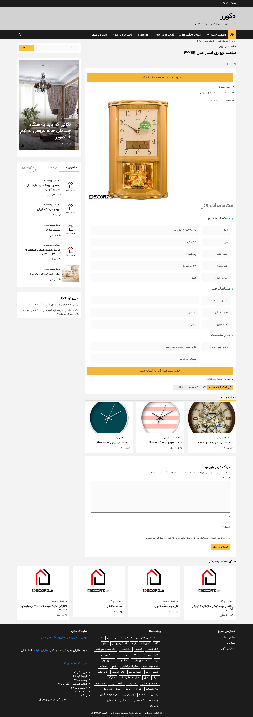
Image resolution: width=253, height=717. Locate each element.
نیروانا (138, 689)
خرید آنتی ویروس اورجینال (52, 700)
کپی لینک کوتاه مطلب (220, 387)
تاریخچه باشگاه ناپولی (48, 209)
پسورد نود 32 (80, 680)
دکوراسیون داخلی (150, 655)
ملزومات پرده (116, 683)
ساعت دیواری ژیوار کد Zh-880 (165, 443)
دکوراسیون (126, 649)
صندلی (103, 666)
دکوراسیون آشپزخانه (105, 649)
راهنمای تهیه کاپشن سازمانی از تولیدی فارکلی (43, 187)
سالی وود (122, 661)
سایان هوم (107, 661)
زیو (156, 661)
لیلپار (155, 678)
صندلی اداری (152, 672)
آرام (156, 643)
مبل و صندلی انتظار (129, 678)
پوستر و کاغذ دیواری (111, 689)
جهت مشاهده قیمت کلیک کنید (160, 77)
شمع (114, 666)
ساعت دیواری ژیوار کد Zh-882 (113, 443)
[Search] (20, 34)
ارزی (110, 713)
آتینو (100, 638)
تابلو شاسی (152, 649)
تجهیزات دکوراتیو (123, 35)
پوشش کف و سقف (148, 695)
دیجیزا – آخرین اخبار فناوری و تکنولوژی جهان (64, 637)
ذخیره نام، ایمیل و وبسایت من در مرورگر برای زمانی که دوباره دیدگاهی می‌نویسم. (186, 538)
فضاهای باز (143, 35)
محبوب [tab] (50, 167)
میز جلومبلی (152, 689)
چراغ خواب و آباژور (109, 695)
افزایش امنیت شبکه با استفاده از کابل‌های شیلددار (42, 252)
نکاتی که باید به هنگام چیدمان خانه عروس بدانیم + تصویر (45, 131)
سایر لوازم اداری (150, 666)
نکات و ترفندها (99, 35)
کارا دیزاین (139, 700)
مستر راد (132, 683)
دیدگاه (226, 477)
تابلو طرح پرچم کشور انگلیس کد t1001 (53, 305)
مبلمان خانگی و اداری (190, 35)
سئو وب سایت (80, 692)
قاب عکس (102, 672)
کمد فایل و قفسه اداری (117, 700)
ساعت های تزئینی (227, 46)
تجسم (139, 649)
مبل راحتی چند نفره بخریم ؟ (45, 274)
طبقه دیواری (135, 672)
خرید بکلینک (80, 672)
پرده (128, 689)
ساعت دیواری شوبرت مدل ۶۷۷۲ (215, 443)
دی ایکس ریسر (108, 655)
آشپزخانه (145, 643)
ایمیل (226, 527)
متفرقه (112, 678)
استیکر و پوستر (119, 643)
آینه (134, 643)
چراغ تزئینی (128, 695)
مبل (146, 678)
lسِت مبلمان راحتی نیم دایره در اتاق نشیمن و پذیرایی (132, 638)
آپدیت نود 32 (80, 676)
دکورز (228, 16)
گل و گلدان (153, 706)
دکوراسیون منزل (218, 35)
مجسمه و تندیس (150, 683)
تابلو (105, 643)
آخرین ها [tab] (70, 167)
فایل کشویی (118, 672)
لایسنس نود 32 (79, 688)
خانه (233, 41)
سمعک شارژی (52, 230)
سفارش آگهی (228, 649)
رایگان (84, 696)
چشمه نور (153, 700)
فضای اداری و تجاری (164, 35)
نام (227, 517)
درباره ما (230, 643)
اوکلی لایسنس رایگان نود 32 (72, 684)
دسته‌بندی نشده (52, 181)
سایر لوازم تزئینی (130, 666)
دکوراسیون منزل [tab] (28, 169)
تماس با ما (229, 637)
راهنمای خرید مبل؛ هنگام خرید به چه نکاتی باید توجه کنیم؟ (51, 312)
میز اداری (100, 683)
